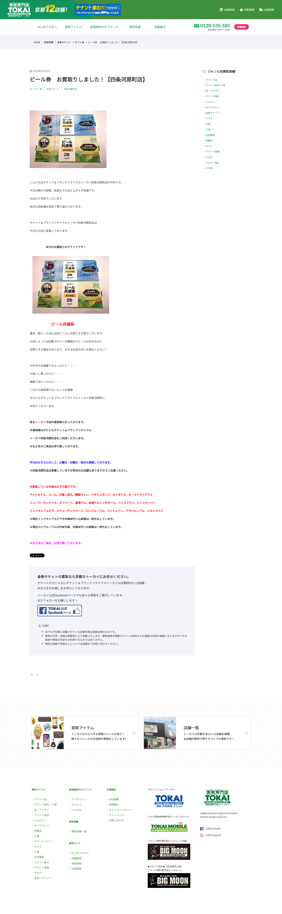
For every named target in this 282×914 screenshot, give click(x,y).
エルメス (77, 804)
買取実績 (135, 27)
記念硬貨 (210, 135)
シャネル (77, 810)
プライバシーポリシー (121, 810)
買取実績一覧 (79, 831)
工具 (208, 129)
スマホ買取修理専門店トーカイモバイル (168, 816)
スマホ (209, 118)
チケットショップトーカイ (161, 789)
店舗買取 (229, 10)
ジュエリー (211, 101)
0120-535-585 (215, 25)
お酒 (208, 123)
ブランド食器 (212, 151)
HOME (37, 42)
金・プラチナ (212, 90)
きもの (209, 157)
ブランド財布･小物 (215, 85)
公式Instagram (213, 835)
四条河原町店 (70, 88)
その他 (209, 168)
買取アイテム (73, 27)
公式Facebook (213, 828)
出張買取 (269, 10)
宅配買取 (249, 10)
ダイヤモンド (212, 107)
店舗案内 (160, 27)
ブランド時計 (212, 96)
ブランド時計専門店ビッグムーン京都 (167, 840)
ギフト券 (79, 42)
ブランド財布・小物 (45, 804)
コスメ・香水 (212, 162)
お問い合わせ (116, 820)
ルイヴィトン (79, 799)
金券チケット (64, 42)
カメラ (209, 145)
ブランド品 (211, 79)
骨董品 (209, 140)
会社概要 (114, 799)
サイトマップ (116, 815)
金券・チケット (43, 878)
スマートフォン (43, 841)
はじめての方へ (47, 27)
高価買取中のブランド (104, 27)
